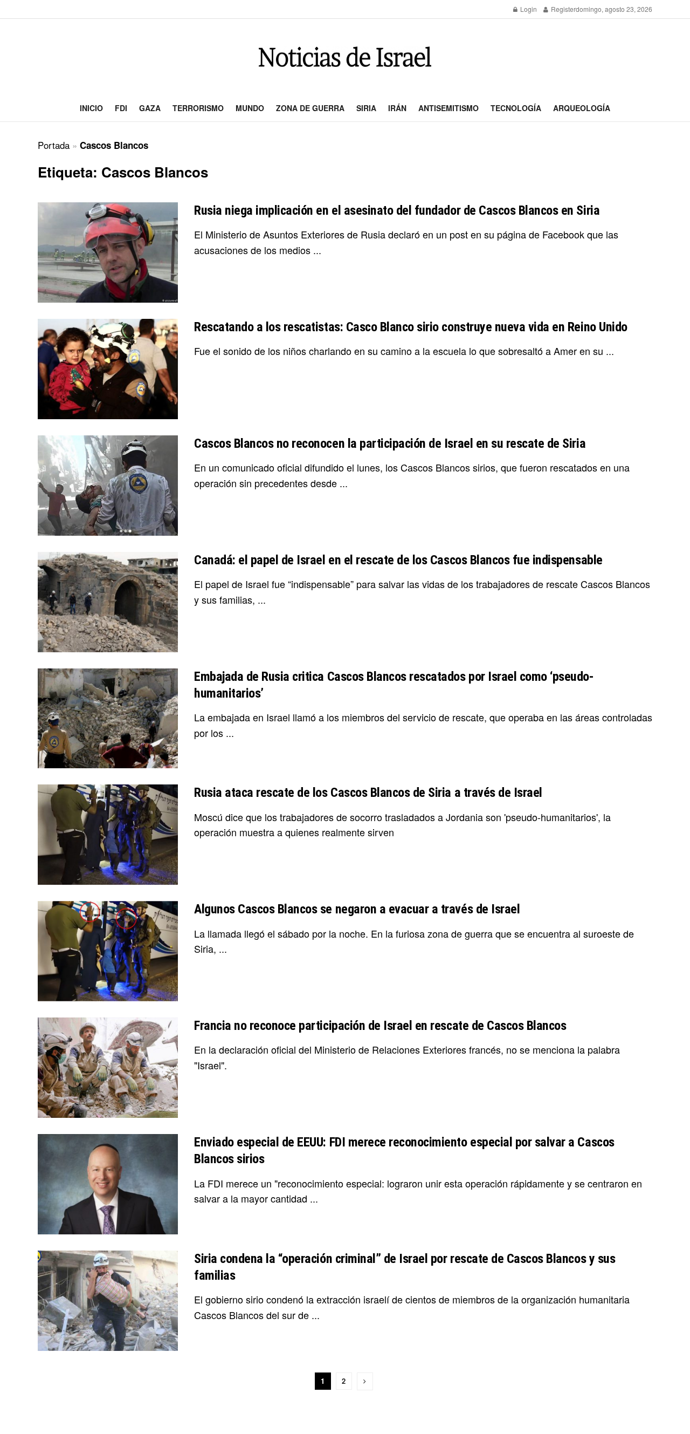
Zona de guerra (310, 108)
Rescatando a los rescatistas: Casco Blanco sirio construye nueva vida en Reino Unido (410, 326)
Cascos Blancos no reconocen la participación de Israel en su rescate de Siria (389, 443)
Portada (54, 145)
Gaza (150, 108)
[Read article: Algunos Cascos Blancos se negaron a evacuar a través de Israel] (108, 951)
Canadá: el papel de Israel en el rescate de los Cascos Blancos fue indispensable (398, 560)
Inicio (91, 108)
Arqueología (581, 108)
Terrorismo (198, 108)
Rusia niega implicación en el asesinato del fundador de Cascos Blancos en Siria (396, 210)
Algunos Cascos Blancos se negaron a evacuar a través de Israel (357, 909)
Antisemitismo (448, 108)
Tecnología (516, 108)
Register (562, 8)
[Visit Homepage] (345, 56)
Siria (366, 108)
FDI (121, 108)
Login (528, 8)
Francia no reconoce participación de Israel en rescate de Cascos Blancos (380, 1025)
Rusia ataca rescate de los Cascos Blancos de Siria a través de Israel (368, 792)
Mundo (250, 108)
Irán (397, 108)
